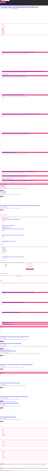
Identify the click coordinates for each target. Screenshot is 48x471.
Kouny (3, 454)
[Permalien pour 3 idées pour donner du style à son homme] (3, 239)
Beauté (3, 28)
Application (3, 445)
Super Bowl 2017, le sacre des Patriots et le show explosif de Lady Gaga (14, 336)
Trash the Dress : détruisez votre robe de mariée (9, 382)
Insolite (3, 32)
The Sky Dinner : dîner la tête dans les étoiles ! (9, 403)
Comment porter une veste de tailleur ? (10, 152)
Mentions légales (4, 435)
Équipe (3, 429)
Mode (3, 27)
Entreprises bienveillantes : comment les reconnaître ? (13, 94)
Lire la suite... (1, 190)
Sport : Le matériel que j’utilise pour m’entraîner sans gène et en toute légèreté (17, 171)
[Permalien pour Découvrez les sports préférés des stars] (5, 349)
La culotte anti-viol (5, 322)
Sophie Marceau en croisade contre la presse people (10, 343)
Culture (3, 31)
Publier (3, 442)
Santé (8, 352)
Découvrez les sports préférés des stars (8, 350)
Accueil (3, 24)
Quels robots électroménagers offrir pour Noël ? (11, 312)
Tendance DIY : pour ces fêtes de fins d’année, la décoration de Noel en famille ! (16, 3)
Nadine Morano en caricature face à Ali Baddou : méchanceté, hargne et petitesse (16, 364)
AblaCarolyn (3, 451)
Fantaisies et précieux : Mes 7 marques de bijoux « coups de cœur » (13, 228)
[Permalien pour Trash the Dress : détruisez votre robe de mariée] (7, 381)
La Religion (2, 185)
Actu (2, 25)
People (3, 29)
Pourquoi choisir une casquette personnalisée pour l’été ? (9, 4)
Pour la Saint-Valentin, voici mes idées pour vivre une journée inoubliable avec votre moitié (20, 114)
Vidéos (3, 33)
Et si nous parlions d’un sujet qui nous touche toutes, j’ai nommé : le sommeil (17, 180)
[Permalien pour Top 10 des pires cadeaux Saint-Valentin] (7, 415)
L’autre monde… (8, 2)
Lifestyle (3, 30)
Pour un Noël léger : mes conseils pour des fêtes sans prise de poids (16, 133)
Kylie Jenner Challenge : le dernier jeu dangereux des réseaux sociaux (14, 396)
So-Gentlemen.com (14, 8)
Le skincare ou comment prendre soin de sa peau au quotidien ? (15, 175)
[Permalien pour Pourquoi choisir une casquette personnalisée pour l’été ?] (5, 217)
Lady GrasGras (4, 457)
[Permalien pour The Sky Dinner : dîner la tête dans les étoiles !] (8, 401)
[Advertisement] (24, 16)
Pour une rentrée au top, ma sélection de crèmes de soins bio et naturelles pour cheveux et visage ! (22, 71)
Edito (4, 26)
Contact (3, 432)
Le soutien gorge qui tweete (7, 324)
